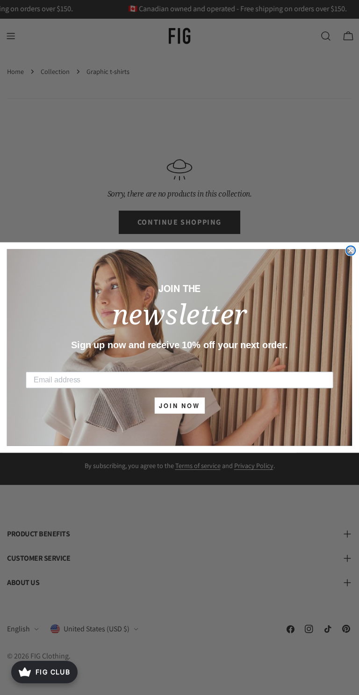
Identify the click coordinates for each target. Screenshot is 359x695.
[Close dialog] (350, 250)
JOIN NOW (179, 405)
